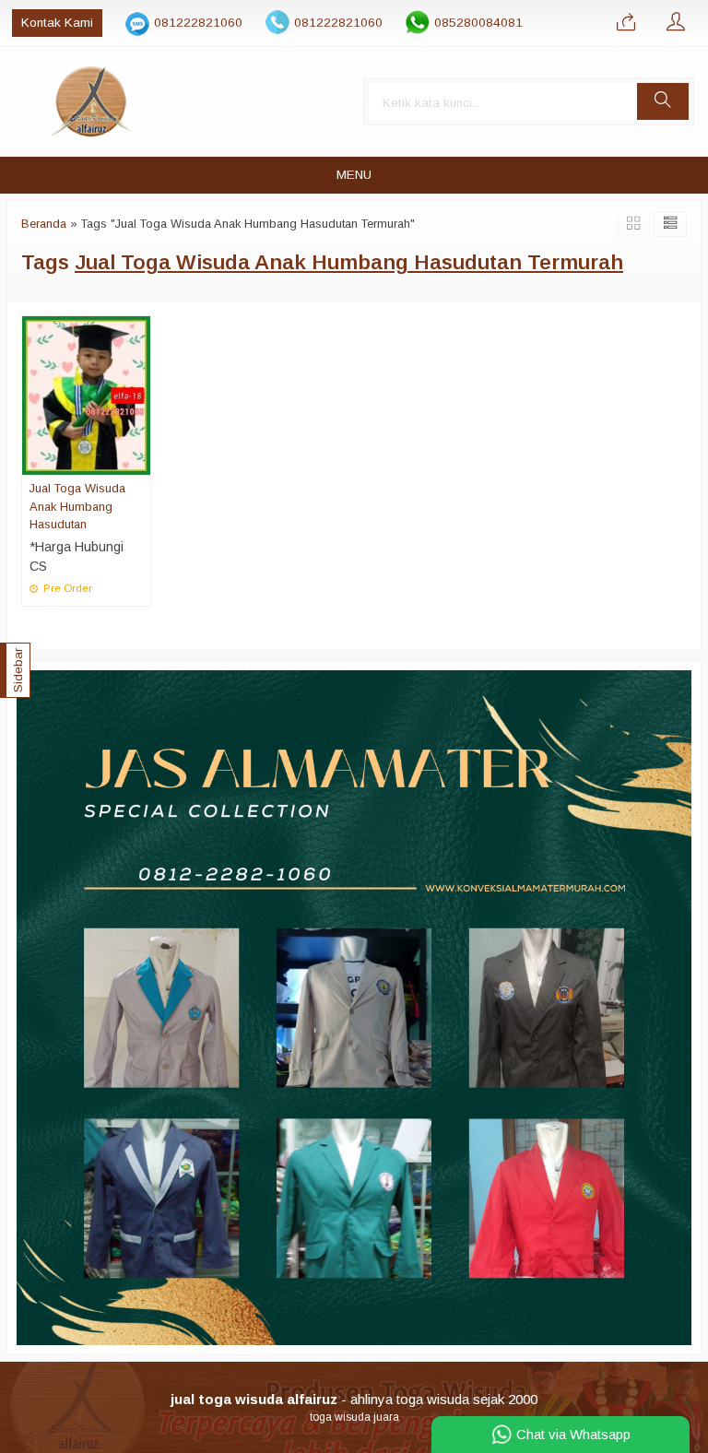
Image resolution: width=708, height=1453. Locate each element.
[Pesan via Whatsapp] (626, 23)
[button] (663, 101)
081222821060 (198, 23)
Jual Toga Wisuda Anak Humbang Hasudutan (77, 505)
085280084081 (478, 23)
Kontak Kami (57, 23)
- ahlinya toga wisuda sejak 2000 (354, 1399)
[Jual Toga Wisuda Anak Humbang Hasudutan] (86, 394)
